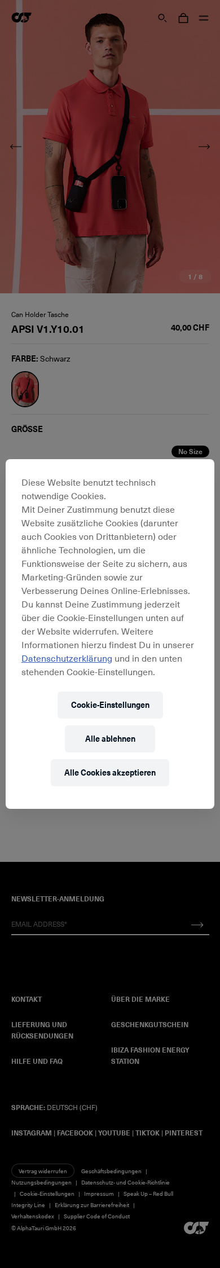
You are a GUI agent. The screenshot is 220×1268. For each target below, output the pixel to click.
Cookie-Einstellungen (110, 705)
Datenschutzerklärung (66, 657)
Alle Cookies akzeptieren (110, 772)
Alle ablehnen (110, 739)
